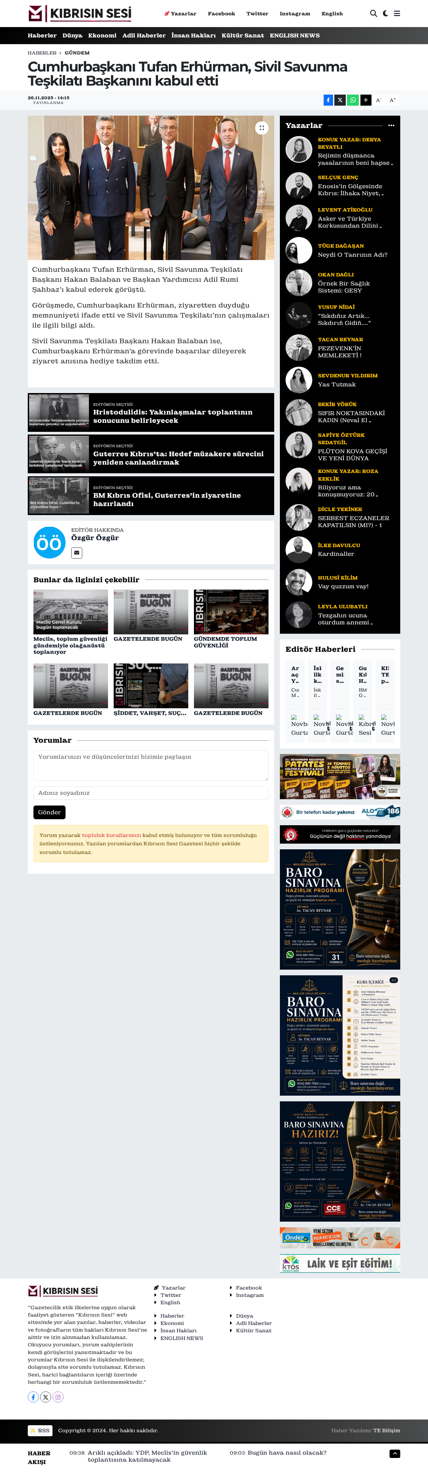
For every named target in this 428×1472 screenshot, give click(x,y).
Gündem (77, 53)
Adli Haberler (144, 35)
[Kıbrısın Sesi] (80, 13)
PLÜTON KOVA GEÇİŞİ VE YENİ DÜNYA (352, 455)
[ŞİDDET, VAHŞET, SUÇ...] (151, 685)
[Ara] (373, 13)
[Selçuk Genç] (299, 185)
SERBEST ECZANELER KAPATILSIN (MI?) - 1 (353, 522)
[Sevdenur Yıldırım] (299, 379)
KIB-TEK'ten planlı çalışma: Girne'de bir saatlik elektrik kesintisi (385, 675)
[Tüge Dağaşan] (299, 249)
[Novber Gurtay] (302, 726)
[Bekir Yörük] (299, 411)
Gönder (49, 812)
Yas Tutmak (337, 384)
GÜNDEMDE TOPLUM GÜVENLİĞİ (225, 642)
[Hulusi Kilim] (299, 581)
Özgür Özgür (95, 537)
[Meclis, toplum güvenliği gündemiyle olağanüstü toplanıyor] (70, 611)
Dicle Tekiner (340, 509)
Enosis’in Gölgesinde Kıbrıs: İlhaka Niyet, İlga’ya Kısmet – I (350, 190)
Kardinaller (336, 554)
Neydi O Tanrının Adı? (353, 254)
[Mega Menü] (397, 13)
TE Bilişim (386, 1430)
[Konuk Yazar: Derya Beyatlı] (299, 148)
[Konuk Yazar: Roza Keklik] (299, 480)
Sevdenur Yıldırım (348, 375)
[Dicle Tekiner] (299, 516)
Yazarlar (184, 13)
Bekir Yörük (337, 404)
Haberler (42, 35)
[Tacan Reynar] (299, 347)
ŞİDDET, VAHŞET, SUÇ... (150, 713)
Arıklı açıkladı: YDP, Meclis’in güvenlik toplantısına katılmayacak (295, 675)
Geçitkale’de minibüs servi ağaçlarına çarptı (340, 675)
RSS (43, 1430)
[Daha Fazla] (365, 100)
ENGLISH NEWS (295, 35)
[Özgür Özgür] (49, 541)
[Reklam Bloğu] (340, 776)
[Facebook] (33, 1396)
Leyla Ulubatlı (342, 606)
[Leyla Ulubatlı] (299, 614)
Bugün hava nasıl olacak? (287, 1452)
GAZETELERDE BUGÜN (148, 638)
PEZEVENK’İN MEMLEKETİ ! (339, 352)
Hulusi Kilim (338, 578)
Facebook (221, 13)
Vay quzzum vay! (343, 586)
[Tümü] (391, 125)
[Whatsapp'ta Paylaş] (353, 100)
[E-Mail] (76, 553)
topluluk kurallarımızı (112, 835)
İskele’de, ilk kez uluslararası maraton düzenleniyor (317, 675)
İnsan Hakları (194, 35)
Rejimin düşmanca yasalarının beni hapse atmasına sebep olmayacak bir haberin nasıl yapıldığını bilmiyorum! (354, 159)
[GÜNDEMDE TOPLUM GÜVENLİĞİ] (231, 611)
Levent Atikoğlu (345, 210)
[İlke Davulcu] (299, 549)
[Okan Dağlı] (299, 282)
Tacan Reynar (340, 339)
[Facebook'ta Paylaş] (328, 100)
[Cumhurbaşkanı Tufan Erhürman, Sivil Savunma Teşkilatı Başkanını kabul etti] (151, 188)
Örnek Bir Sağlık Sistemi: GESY (344, 287)
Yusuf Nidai (336, 307)
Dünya (73, 35)
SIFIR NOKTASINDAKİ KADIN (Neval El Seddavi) (351, 417)
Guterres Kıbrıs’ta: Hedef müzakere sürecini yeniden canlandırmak (362, 675)
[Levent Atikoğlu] (299, 217)
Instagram (295, 13)
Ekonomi (102, 35)
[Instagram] (58, 1396)
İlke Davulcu (339, 545)
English (332, 13)
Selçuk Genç (338, 177)
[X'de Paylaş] (340, 100)
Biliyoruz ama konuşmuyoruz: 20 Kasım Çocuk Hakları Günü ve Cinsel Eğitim (352, 491)
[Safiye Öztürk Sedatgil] (299, 444)
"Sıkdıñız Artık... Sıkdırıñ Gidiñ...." (344, 320)
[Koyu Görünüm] (385, 13)
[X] (45, 1396)
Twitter (257, 13)
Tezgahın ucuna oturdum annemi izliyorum (343, 619)
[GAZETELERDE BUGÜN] (151, 611)
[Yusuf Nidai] (299, 314)
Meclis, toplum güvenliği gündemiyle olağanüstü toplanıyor (70, 645)
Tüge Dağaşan (341, 246)
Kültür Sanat (243, 35)
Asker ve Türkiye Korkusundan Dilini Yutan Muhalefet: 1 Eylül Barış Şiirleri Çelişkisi (356, 222)
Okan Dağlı (336, 274)
